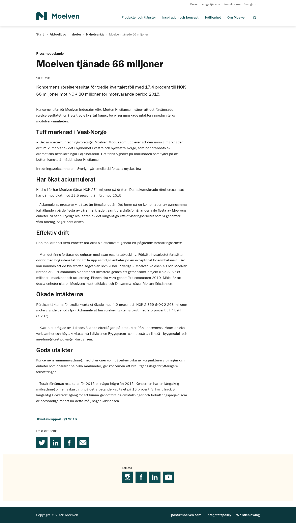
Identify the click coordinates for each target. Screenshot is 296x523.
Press (194, 4)
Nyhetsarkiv (95, 34)
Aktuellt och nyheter (65, 34)
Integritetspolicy (219, 515)
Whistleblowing (248, 515)
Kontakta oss (232, 4)
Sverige (249, 4)
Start (40, 34)
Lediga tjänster (210, 4)
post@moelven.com (186, 515)
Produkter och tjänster (138, 17)
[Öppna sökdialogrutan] (255, 17)
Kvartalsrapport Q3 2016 (57, 419)
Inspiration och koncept (180, 17)
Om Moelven (236, 17)
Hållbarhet (213, 17)
